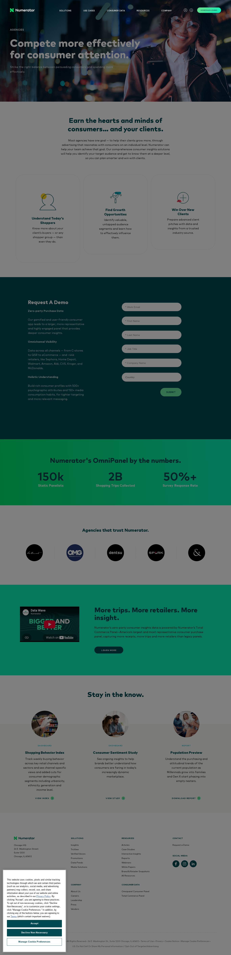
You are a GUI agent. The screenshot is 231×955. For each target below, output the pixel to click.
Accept (34, 923)
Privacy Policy (43, 896)
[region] (34, 911)
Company (166, 10)
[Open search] (191, 10)
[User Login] (185, 10)
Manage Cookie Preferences (34, 941)
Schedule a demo (209, 10)
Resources (143, 10)
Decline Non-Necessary (34, 932)
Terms (14, 916)
